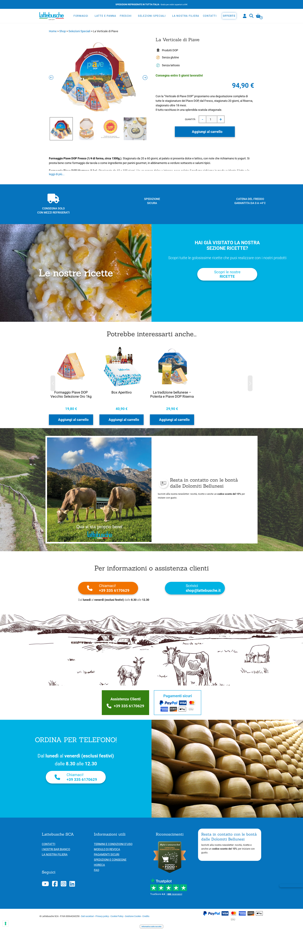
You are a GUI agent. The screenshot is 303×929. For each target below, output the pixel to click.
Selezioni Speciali (152, 15)
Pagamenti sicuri (106, 854)
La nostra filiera (185, 15)
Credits (145, 916)
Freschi (125, 15)
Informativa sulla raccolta (151, 926)
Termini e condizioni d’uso (113, 844)
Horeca (99, 865)
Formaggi (81, 15)
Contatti (210, 15)
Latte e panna (105, 15)
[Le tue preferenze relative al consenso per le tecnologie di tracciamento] (6, 923)
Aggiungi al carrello (207, 132)
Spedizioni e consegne (110, 859)
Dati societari (87, 916)
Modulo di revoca (107, 849)
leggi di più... (57, 174)
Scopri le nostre (227, 274)
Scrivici (203, 588)
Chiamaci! (114, 588)
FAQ (96, 870)
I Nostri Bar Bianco (56, 849)
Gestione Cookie (133, 916)
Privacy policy (102, 916)
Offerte (229, 15)
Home (53, 31)
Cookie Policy (116, 916)
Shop (62, 31)
